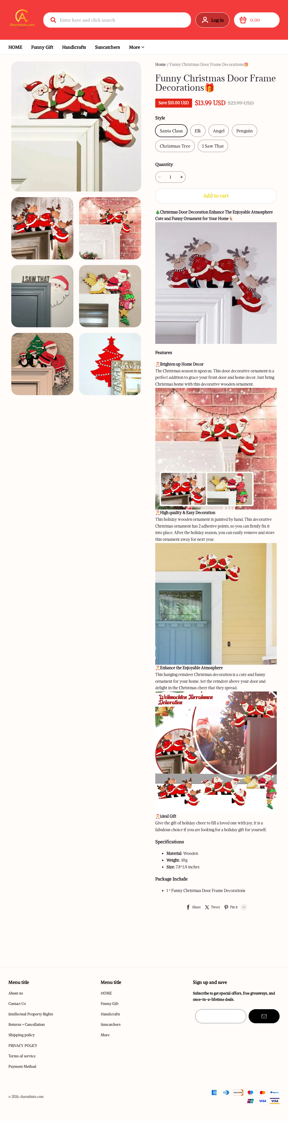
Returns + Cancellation (26, 1024)
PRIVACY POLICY (22, 1045)
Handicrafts (74, 47)
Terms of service (21, 1056)
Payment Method (22, 1066)
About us (15, 993)
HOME (15, 47)
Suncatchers (107, 47)
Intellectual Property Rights (30, 1014)
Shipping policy (21, 1035)
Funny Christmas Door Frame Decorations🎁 (209, 64)
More (134, 47)
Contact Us (17, 1003)
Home (160, 64)
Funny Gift (42, 47)
